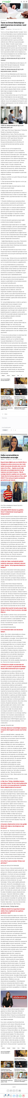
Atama (8, 375)
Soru (18, 1048)
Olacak (13, 1048)
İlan (18, 375)
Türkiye (23, 1048)
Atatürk (3, 1048)
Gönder (5, 430)
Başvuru (13, 375)
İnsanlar (8, 1048)
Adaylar (3, 375)
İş (21, 375)
